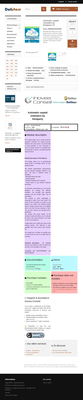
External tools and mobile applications (11, 40)
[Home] (13, 9)
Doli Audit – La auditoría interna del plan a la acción (13, 134)
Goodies (9, 46)
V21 (7, 63)
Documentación (12, 34)
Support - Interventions (33, 350)
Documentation (30, 268)
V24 (7, 60)
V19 (16, 63)
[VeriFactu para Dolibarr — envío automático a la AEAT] (10, 99)
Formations (29, 354)
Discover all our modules (60, 350)
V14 (11, 69)
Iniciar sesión (72, 1)
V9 (7, 76)
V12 (7, 72)
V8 (11, 76)
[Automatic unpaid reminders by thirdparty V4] (52, 56)
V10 (16, 72)
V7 (16, 76)
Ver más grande (31, 52)
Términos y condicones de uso (14, 385)
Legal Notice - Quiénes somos (14, 382)
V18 (7, 66)
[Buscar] (43, 9)
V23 (11, 60)
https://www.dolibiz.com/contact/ (59, 70)
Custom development (32, 352)
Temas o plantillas (10, 29)
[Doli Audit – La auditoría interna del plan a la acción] (10, 126)
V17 (11, 66)
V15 (7, 69)
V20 (11, 63)
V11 (11, 72)
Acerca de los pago (11, 395)
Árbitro (45, 29)
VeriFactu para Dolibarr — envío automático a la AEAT (12, 107)
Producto (62, 9)
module (59, 264)
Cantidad (72, 29)
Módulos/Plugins (12, 25)
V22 (16, 60)
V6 (7, 79)
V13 (16, 69)
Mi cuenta (47, 379)
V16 (16, 66)
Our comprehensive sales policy (62, 352)
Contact (7, 392)
